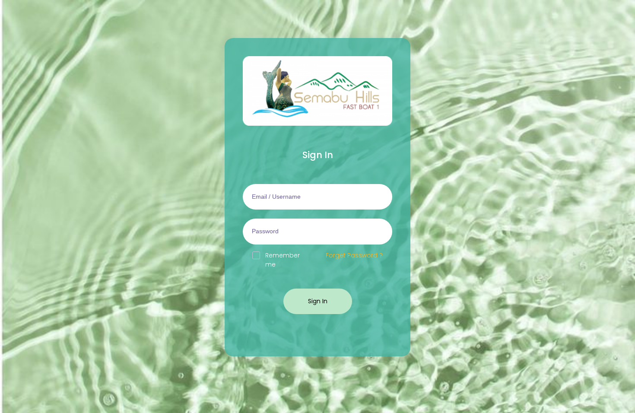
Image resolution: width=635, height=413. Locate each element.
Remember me (282, 260)
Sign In (317, 301)
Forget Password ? (354, 255)
